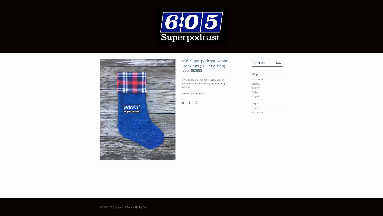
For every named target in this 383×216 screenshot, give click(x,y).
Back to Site (257, 112)
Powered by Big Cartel (138, 207)
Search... (256, 84)
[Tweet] (182, 103)
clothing (255, 87)
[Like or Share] (189, 103)
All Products (257, 79)
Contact (255, 108)
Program (256, 96)
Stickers (255, 92)
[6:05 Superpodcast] (191, 26)
